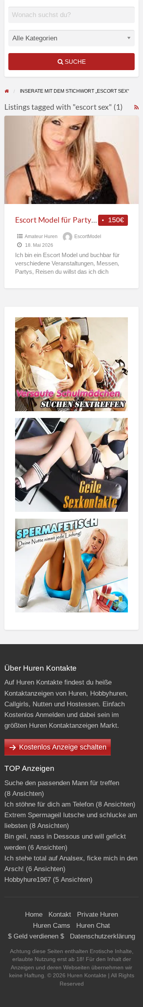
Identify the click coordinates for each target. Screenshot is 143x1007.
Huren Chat (93, 925)
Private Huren (97, 914)
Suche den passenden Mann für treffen (61, 783)
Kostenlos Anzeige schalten (62, 747)
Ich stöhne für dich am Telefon (49, 804)
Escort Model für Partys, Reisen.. (69, 219)
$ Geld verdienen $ (36, 936)
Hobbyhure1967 (27, 879)
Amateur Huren (41, 236)
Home (34, 914)
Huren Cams (51, 925)
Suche (74, 61)
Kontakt (59, 914)
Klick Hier (75, 21)
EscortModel (87, 236)
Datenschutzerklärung (102, 936)
